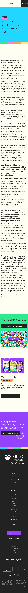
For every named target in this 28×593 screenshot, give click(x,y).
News (14, 524)
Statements (14, 514)
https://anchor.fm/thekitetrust (9, 206)
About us (14, 470)
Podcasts (14, 507)
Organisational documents (14, 548)
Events (14, 493)
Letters (14, 505)
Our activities (14, 473)
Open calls (14, 494)
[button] (2, 3)
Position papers (14, 511)
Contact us (14, 546)
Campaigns (14, 496)
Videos (14, 516)
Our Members (14, 482)
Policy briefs (14, 509)
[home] (12, 3)
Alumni (14, 486)
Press (14, 550)
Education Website (14, 527)
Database (14, 519)
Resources (14, 501)
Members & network (14, 479)
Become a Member (14, 484)
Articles (14, 503)
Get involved (14, 490)
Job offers (14, 498)
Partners (14, 487)
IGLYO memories (14, 477)
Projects (14, 521)
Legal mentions (14, 552)
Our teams (14, 475)
